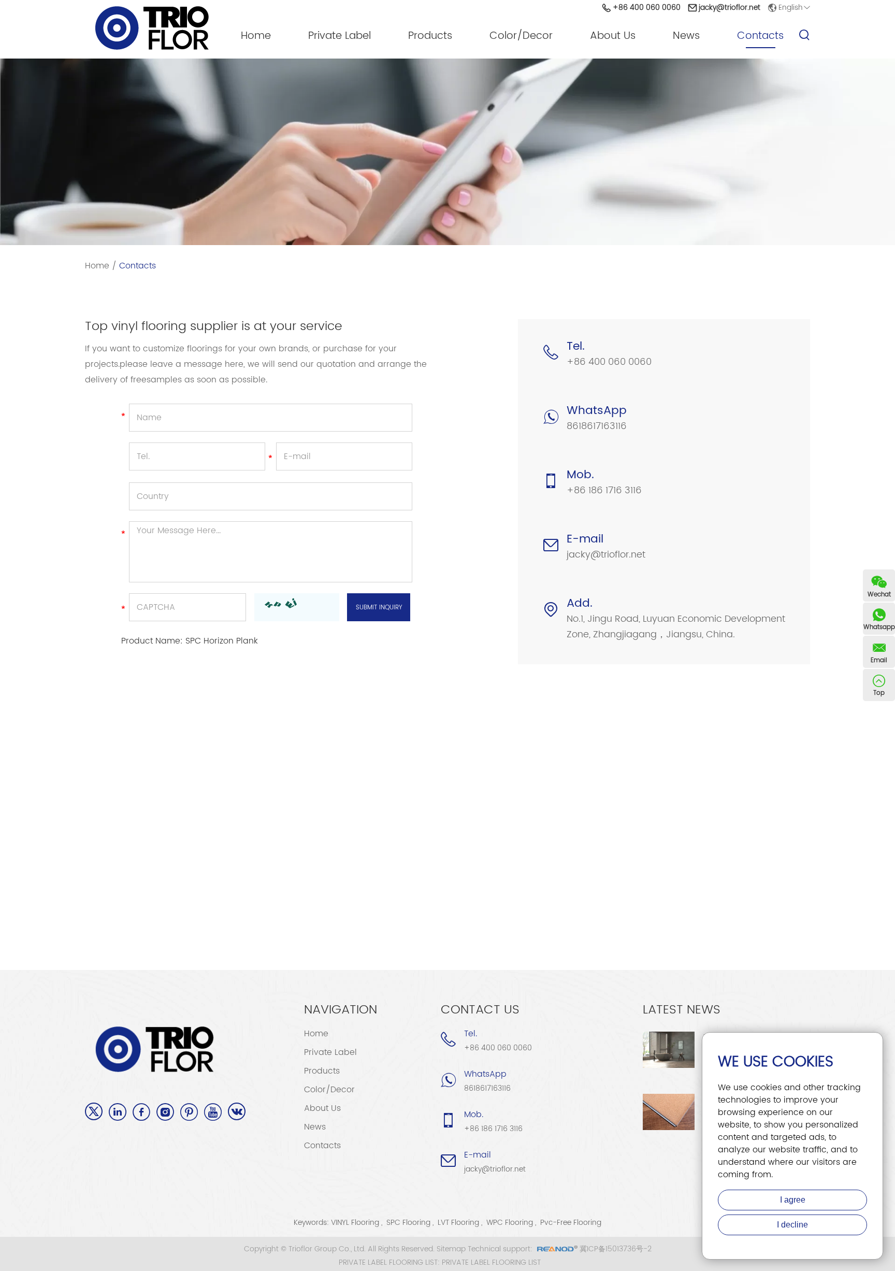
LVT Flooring (458, 1223)
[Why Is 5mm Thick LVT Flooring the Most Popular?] (669, 1112)
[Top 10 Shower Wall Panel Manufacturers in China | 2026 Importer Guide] (669, 1050)
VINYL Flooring (355, 1223)
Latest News (681, 1009)
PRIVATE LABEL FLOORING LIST (491, 1262)
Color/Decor (521, 36)
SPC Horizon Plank (221, 641)
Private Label (339, 36)
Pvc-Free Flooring (570, 1223)
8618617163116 (597, 426)
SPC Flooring (408, 1223)
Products (430, 36)
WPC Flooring (509, 1223)
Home (256, 36)
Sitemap (451, 1249)
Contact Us (480, 1009)
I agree (792, 1199)
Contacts (760, 36)
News (686, 36)
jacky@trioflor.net (729, 7)
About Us (613, 36)
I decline (792, 1224)
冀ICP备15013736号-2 (616, 1249)
